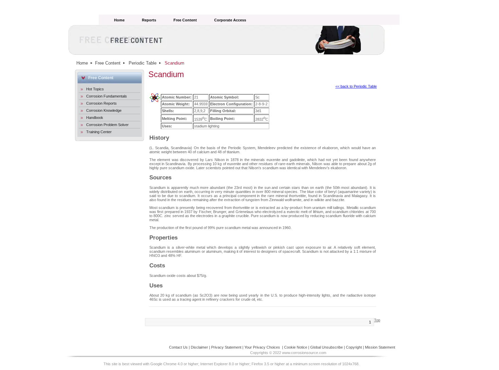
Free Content (185, 20)
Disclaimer (199, 347)
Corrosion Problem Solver (107, 125)
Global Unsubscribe (326, 347)
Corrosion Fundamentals (106, 96)
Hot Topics (95, 89)
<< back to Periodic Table (356, 86)
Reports (149, 20)
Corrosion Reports (101, 103)
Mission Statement (380, 347)
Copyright (354, 347)
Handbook (94, 118)
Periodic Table (142, 63)
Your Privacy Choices (262, 347)
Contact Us (178, 347)
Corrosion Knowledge (104, 110)
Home (119, 20)
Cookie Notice (295, 347)
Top (377, 320)
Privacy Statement (226, 347)
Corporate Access (230, 20)
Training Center (99, 132)
